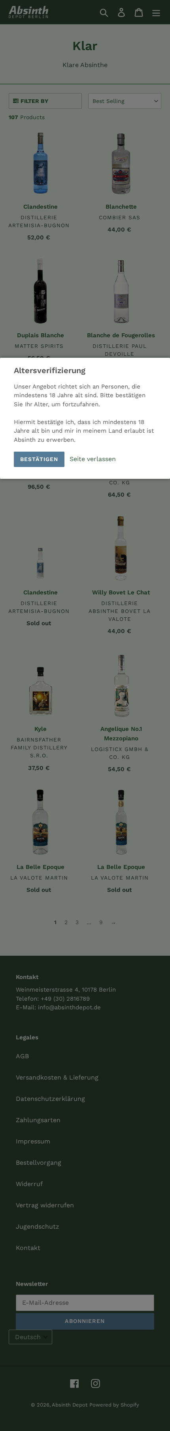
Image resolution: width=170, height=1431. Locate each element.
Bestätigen (39, 459)
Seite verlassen (93, 459)
